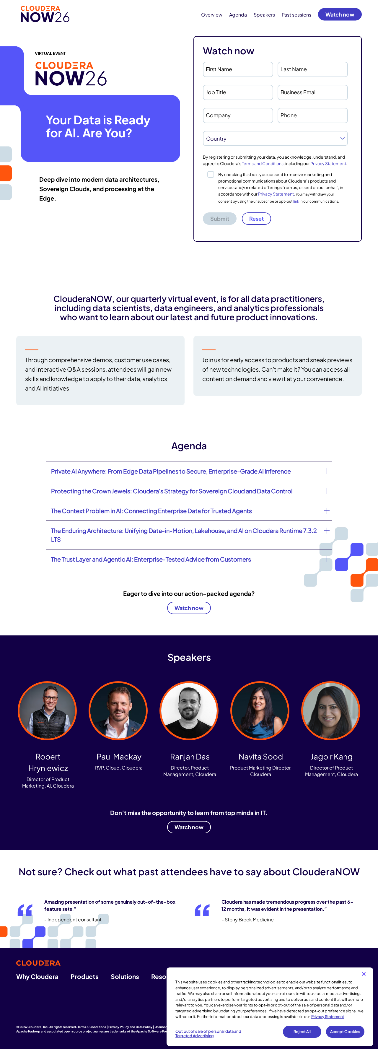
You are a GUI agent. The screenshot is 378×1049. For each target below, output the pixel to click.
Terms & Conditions (92, 1027)
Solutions (125, 976)
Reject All (302, 1031)
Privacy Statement (328, 163)
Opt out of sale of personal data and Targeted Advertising (208, 1033)
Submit (219, 218)
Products (85, 976)
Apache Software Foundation (157, 1031)
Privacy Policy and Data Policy (130, 1027)
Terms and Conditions (263, 163)
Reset (256, 218)
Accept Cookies (345, 1031)
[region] (270, 1006)
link (296, 201)
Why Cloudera (37, 976)
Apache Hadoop (28, 1031)
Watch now (339, 14)
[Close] (363, 973)
